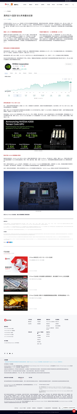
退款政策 (34, 408)
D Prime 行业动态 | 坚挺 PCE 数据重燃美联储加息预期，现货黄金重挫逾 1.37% (49, 295)
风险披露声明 (39, 408)
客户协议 (16, 408)
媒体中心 (16, 4)
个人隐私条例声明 (47, 408)
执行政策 (29, 408)
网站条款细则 (54, 408)
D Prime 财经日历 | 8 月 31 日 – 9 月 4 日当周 (40, 257)
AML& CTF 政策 (23, 408)
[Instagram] (8, 242)
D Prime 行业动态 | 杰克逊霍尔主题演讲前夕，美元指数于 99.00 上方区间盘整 (49, 276)
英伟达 (10, 19)
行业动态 (9, 11)
